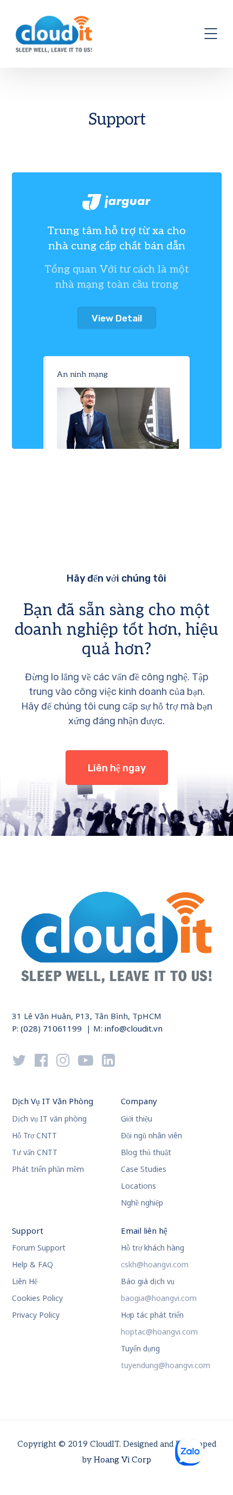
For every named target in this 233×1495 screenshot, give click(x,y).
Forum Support (39, 1247)
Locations (138, 1186)
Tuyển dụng (140, 1348)
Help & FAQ (32, 1264)
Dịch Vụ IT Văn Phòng (52, 1101)
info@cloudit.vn (134, 1028)
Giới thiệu (136, 1118)
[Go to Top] (211, 1470)
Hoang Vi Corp (122, 1460)
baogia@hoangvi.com (159, 1298)
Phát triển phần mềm (48, 1169)
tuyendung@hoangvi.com (165, 1365)
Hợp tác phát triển (152, 1315)
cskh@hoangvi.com (155, 1264)
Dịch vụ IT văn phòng (49, 1118)
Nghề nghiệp (142, 1202)
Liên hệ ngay (117, 768)
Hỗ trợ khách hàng (152, 1247)
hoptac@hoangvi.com (159, 1331)
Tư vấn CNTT (34, 1152)
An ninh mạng (82, 374)
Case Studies (143, 1169)
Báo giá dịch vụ (147, 1281)
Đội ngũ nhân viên (151, 1135)
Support (27, 1230)
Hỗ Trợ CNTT (34, 1135)
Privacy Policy (36, 1315)
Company (139, 1101)
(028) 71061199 (51, 1028)
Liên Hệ (24, 1281)
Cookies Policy (37, 1298)
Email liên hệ (144, 1230)
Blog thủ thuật (146, 1152)
